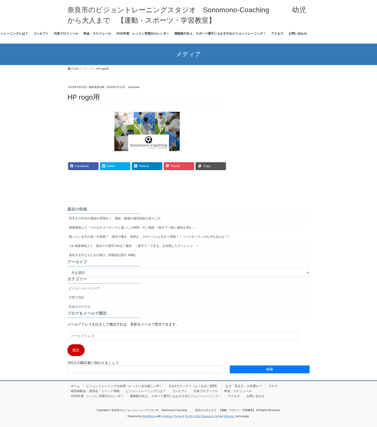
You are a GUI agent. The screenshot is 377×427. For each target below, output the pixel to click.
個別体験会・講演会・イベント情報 (95, 391)
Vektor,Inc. (229, 416)
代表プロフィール (206, 391)
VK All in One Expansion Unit (202, 416)
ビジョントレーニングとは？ (146, 391)
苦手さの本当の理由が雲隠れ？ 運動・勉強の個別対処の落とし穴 (115, 218)
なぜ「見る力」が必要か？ (243, 386)
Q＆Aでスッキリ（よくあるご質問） (194, 386)
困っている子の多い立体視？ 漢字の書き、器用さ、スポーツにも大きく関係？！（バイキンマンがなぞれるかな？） (150, 236)
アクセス (234, 396)
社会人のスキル (79, 306)
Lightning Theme (172, 416)
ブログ (273, 386)
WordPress (149, 416)
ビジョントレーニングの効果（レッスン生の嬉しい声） (124, 386)
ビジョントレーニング (84, 288)
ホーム (75, 386)
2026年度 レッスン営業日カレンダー (97, 396)
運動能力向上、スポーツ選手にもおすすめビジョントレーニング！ (175, 396)
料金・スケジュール (238, 391)
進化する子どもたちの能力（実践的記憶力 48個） (103, 255)
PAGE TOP (364, 410)
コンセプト (179, 391)
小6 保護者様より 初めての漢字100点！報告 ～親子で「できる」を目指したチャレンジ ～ (134, 246)
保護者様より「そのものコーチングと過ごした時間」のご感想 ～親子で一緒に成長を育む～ (132, 227)
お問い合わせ (255, 396)
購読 (75, 350)
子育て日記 (76, 297)
